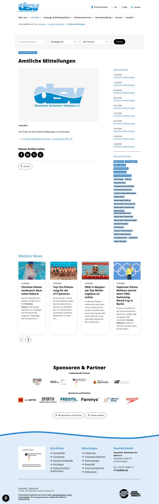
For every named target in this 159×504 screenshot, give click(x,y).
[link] (32, 298)
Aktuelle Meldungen (56, 24)
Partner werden (97, 415)
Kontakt (129, 17)
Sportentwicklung (103, 17)
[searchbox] (31, 41)
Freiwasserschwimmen (95, 456)
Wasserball (90, 464)
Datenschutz (33, 488)
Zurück (27, 166)
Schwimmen (90, 453)
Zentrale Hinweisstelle (63, 460)
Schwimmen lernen (82, 17)
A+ (116, 7)
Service (118, 17)
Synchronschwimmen (94, 468)
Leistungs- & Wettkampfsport (56, 17)
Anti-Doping (58, 464)
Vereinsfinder (59, 453)
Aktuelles (35, 17)
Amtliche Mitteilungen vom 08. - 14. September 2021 (46, 138)
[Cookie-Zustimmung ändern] (5, 498)
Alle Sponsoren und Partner (70, 415)
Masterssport (91, 471)
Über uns (22, 17)
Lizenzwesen (59, 456)
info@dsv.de (122, 470)
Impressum (22, 488)
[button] (21, 155)
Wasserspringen (92, 460)
